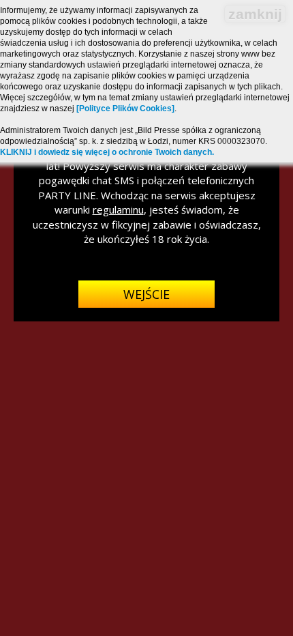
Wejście (146, 294)
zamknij (255, 14)
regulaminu (118, 209)
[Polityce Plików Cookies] (125, 108)
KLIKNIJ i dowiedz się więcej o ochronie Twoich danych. (107, 152)
